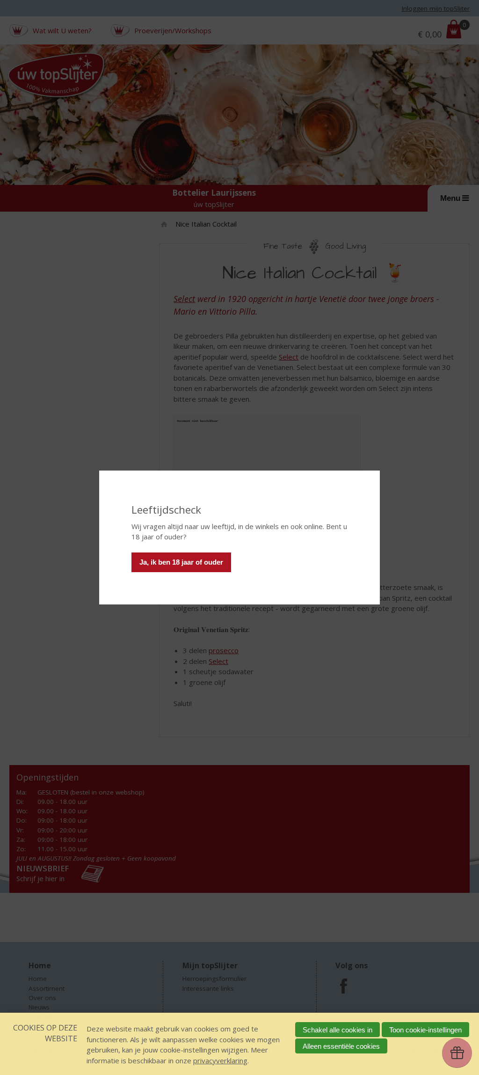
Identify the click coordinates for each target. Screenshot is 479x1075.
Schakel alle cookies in (337, 1030)
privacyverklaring (220, 1060)
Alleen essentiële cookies (341, 1046)
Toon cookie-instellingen (425, 1030)
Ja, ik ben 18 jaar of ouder (181, 562)
